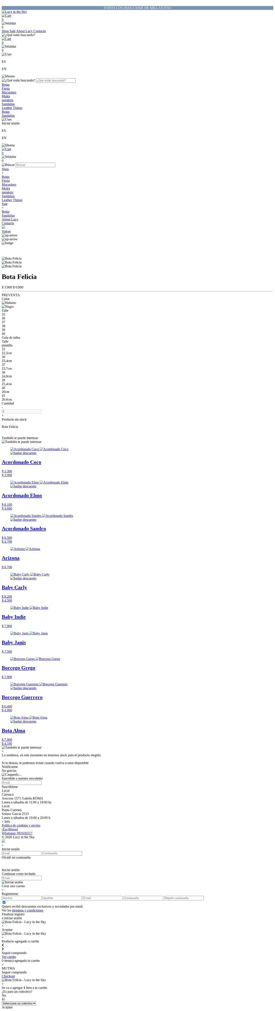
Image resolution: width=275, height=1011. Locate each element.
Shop (6, 31)
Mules (6, 96)
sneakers (7, 100)
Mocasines (9, 92)
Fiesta (6, 88)
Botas (5, 84)
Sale (13, 31)
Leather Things (12, 108)
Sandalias (8, 104)
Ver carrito (9, 957)
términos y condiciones (27, 910)
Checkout (8, 976)
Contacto (40, 31)
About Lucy (25, 31)
